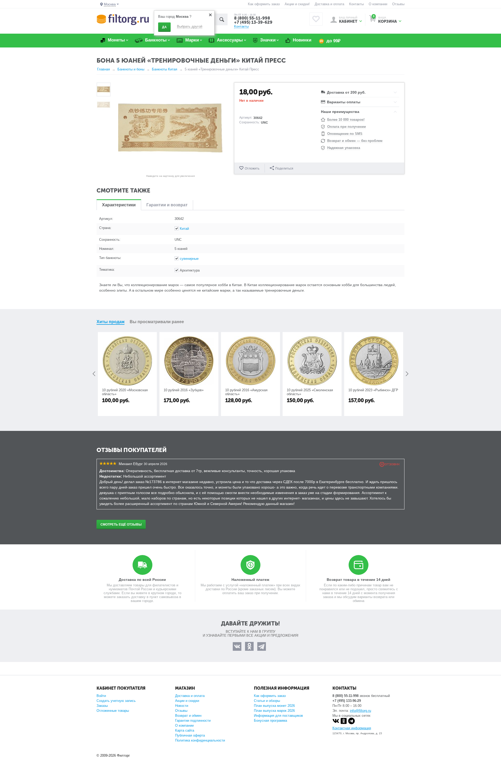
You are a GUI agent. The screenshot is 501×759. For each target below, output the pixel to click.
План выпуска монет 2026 (274, 706)
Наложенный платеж (250, 579)
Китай (184, 229)
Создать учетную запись (116, 701)
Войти (101, 696)
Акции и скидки (187, 701)
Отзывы (398, 4)
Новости (181, 706)
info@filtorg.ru (360, 711)
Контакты (356, 4)
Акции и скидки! (297, 4)
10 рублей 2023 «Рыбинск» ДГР (373, 390)
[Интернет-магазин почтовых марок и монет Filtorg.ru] (123, 19)
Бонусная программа (270, 720)
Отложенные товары (113, 711)
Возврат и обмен (188, 716)
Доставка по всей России (142, 579)
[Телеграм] (351, 723)
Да (164, 27)
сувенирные (189, 259)
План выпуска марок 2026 (274, 711)
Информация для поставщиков (278, 716)
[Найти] (222, 19)
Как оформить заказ (264, 4)
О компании (378, 4)
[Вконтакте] (335, 723)
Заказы (102, 706)
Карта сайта (184, 730)
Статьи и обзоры (267, 701)
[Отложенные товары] (316, 19)
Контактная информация (351, 728)
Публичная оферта (190, 735)
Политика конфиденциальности (200, 740)
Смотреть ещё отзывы (121, 524)
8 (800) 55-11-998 (252, 18)
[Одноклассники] (343, 723)
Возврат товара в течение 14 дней (358, 579)
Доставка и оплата (329, 4)
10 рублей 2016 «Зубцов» (184, 390)
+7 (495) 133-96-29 (346, 701)
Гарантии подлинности (193, 720)
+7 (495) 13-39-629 (253, 22)
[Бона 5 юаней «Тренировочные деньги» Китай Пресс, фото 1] (170, 128)
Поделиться (284, 168)
